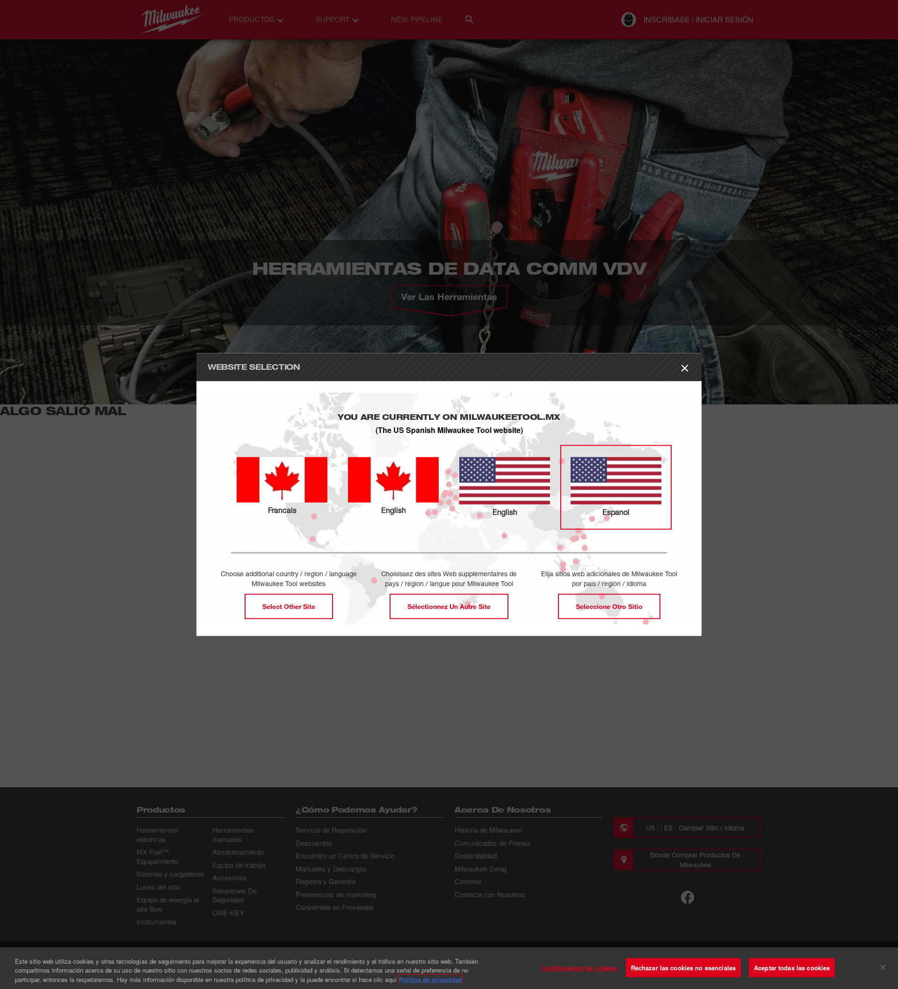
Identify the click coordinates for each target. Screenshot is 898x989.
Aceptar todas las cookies (792, 967)
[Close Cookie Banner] (883, 967)
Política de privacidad (430, 979)
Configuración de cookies (579, 967)
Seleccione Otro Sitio (609, 606)
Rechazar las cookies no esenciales (683, 967)
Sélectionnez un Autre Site (449, 606)
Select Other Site (288, 606)
